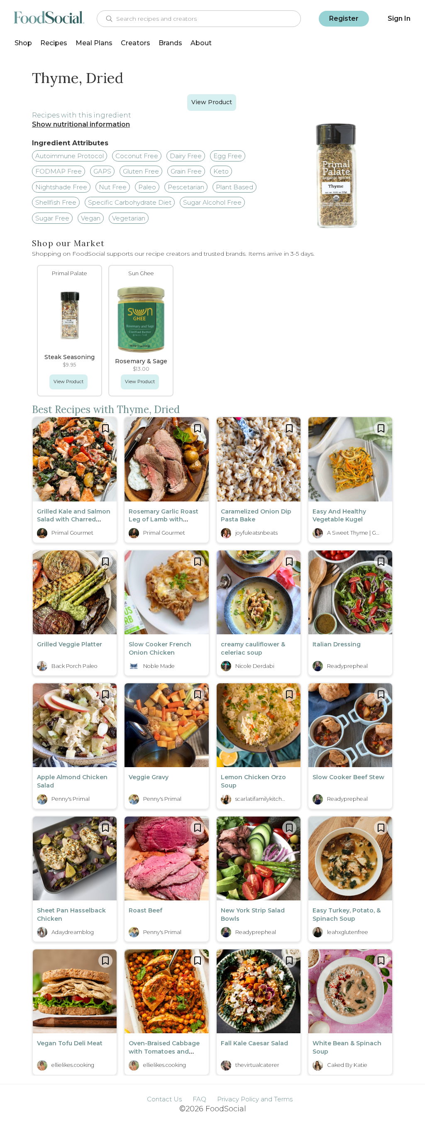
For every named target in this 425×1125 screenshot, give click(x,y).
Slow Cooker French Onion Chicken (160, 648)
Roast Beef (145, 910)
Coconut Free (136, 156)
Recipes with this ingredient (81, 115)
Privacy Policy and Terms (255, 1099)
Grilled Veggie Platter (69, 644)
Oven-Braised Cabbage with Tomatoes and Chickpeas (164, 1051)
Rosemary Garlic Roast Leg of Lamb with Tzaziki (163, 519)
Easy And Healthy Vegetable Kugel (339, 515)
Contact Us (164, 1099)
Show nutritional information (81, 124)
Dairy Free (186, 156)
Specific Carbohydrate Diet (129, 202)
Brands (170, 43)
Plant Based (234, 187)
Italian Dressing (337, 644)
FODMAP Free (58, 171)
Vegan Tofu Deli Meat (70, 1043)
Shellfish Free (55, 202)
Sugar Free (52, 218)
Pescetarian (186, 187)
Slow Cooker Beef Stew (348, 777)
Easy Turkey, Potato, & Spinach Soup (347, 914)
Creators (135, 43)
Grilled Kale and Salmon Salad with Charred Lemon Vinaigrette (73, 519)
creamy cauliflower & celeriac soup (253, 648)
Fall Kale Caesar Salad (254, 1043)
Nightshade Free (61, 187)
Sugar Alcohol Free (212, 202)
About (201, 43)
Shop (23, 43)
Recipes (53, 43)
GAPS (102, 171)
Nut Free (113, 187)
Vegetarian (128, 218)
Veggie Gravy (149, 777)
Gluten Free (141, 171)
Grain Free (186, 171)
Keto (221, 171)
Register (344, 18)
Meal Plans (94, 43)
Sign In (399, 18)
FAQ (199, 1099)
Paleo (147, 187)
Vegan (90, 218)
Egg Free (227, 156)
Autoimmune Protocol (69, 156)
